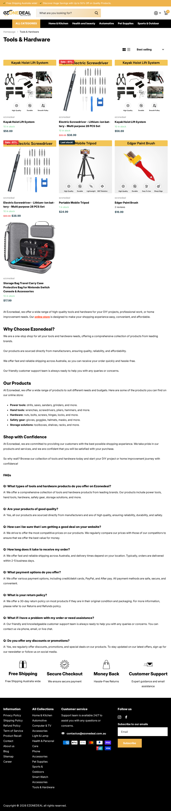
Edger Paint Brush (126, 202)
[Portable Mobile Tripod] (85, 166)
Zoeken (96, 13)
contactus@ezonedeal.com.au (86, 733)
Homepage (9, 31)
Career (7, 761)
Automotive (106, 23)
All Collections (43, 709)
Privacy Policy (12, 715)
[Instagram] (119, 717)
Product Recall (12, 735)
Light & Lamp (40, 735)
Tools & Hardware (43, 787)
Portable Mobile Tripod (74, 202)
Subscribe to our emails (133, 724)
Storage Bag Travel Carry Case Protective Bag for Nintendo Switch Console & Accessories (26, 287)
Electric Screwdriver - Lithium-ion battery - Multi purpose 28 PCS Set (84, 124)
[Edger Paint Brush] (141, 166)
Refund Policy (12, 725)
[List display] (128, 49)
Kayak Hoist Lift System (19, 122)
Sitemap (8, 756)
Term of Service (13, 730)
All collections (26, 24)
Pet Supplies (126, 23)
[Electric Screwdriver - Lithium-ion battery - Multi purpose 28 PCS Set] (85, 86)
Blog (6, 751)
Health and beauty (83, 23)
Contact (8, 741)
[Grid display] (124, 49)
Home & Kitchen (58, 23)
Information (12, 709)
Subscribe (130, 743)
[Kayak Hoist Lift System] (29, 86)
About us (8, 746)
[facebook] (126, 717)
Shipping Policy (13, 720)
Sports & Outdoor (148, 23)
